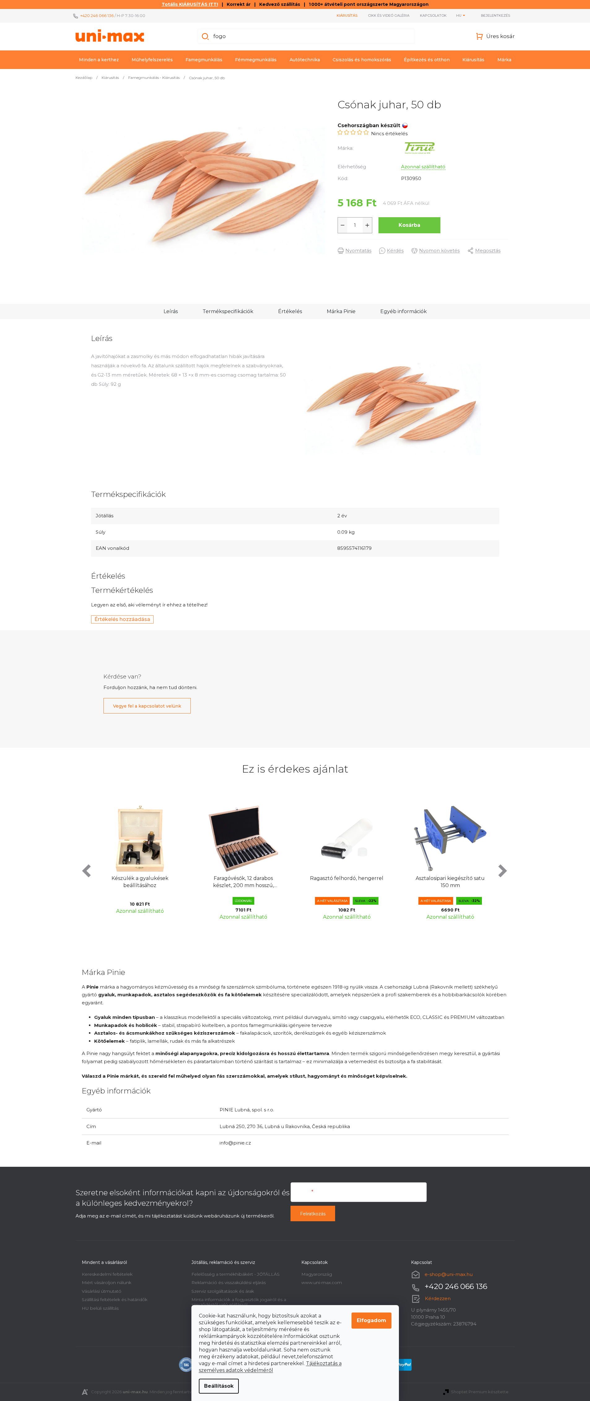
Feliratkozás (313, 1214)
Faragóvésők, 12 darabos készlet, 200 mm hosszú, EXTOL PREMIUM (145, 882)
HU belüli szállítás (100, 1308)
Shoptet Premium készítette (480, 1391)
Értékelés (290, 311)
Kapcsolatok (433, 15)
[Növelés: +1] (367, 225)
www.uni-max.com (321, 1282)
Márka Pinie (341, 311)
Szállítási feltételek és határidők (114, 1299)
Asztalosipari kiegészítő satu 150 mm (351, 881)
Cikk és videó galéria (388, 15)
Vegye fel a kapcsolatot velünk (147, 706)
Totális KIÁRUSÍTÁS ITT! (190, 4)
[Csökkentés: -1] (342, 225)
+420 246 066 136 (97, 15)
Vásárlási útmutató (101, 1291)
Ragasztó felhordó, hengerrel (248, 878)
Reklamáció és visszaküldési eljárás (228, 1282)
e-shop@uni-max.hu (449, 1274)
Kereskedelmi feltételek (107, 1274)
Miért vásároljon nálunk (106, 1282)
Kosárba (409, 225)
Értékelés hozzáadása (122, 619)
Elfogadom (371, 1320)
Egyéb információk (403, 311)
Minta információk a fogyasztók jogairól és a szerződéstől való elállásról (238, 1302)
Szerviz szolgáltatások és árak (222, 1291)
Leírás (171, 311)
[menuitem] (99, 59)
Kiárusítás (347, 15)
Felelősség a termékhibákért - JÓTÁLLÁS (235, 1274)
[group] (145, 861)
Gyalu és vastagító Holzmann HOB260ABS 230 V (455, 881)
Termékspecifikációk (228, 311)
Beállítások (219, 1386)
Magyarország (316, 1274)
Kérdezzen (438, 1298)
